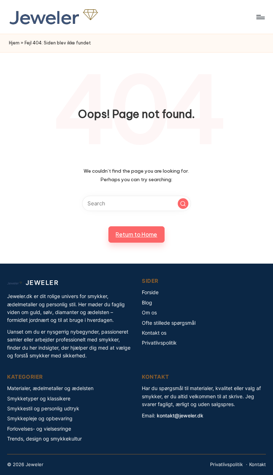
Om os (149, 312)
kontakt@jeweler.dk (180, 415)
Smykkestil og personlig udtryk (43, 408)
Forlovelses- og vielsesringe (39, 429)
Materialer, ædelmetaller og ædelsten (50, 388)
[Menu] (260, 17)
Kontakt (257, 464)
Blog (147, 302)
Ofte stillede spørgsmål (169, 323)
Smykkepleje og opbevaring (40, 418)
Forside (150, 292)
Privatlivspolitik (159, 343)
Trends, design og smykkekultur (44, 439)
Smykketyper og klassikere (38, 398)
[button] (183, 203)
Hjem (14, 42)
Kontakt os (154, 333)
